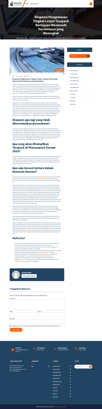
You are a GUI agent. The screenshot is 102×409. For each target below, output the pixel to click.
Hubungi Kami (34, 4)
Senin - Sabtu (82, 350)
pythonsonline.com (60, 407)
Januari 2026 (74, 74)
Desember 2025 (74, 77)
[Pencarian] (88, 56)
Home (26, 4)
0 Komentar (29, 76)
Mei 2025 (73, 101)
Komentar (13, 298)
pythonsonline (26, 272)
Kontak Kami (40, 350)
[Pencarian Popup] (90, 3)
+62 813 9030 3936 (63, 350)
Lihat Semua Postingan (29, 276)
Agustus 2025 (74, 91)
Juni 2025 (73, 97)
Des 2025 (60, 70)
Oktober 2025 (74, 84)
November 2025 (75, 80)
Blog (26, 38)
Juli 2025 (73, 94)
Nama (12, 311)
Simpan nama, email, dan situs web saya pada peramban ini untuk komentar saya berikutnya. (36, 326)
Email (39, 311)
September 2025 (75, 87)
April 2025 (73, 104)
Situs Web (12, 318)
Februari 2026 (74, 70)
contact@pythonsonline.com (21, 350)
